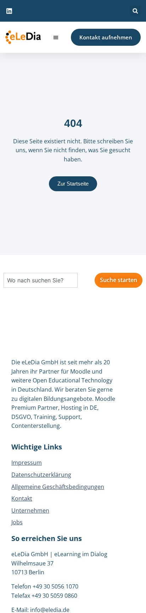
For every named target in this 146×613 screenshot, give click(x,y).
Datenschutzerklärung (41, 475)
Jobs (17, 522)
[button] (135, 10)
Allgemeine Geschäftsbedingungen (57, 487)
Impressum (26, 462)
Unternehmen (30, 510)
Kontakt (21, 498)
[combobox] (41, 280)
